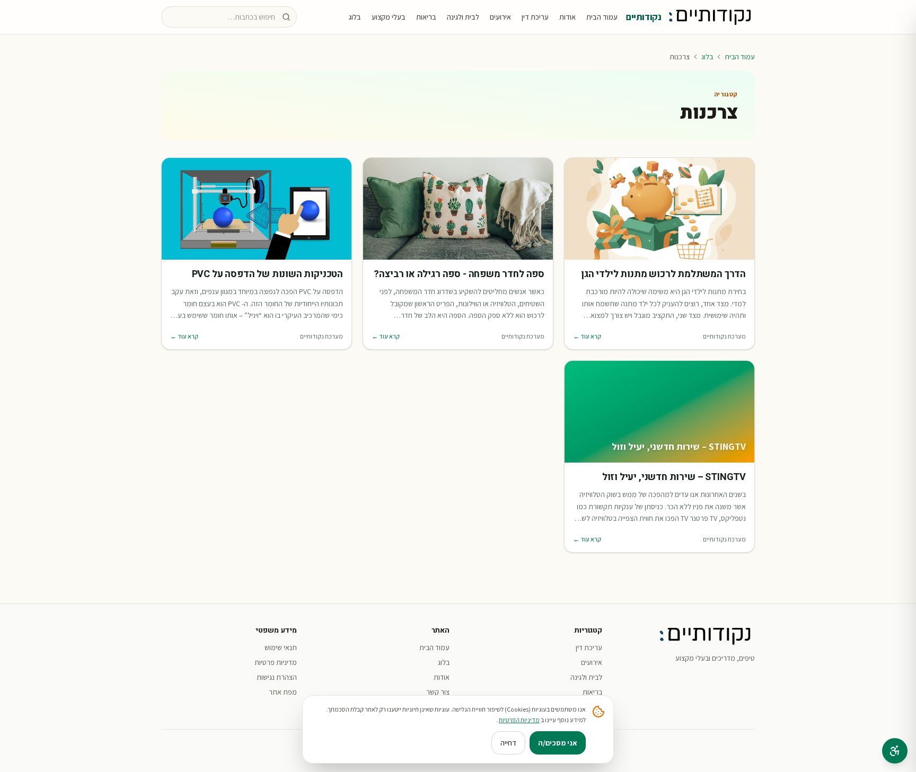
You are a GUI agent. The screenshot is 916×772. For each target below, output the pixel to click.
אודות (567, 17)
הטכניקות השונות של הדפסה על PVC (267, 274)
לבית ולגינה (463, 17)
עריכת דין (535, 17)
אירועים (500, 17)
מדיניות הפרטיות (519, 720)
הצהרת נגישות (277, 677)
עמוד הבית (602, 17)
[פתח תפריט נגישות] (895, 751)
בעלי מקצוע (389, 17)
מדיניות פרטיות (275, 662)
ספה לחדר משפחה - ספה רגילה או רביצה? (459, 274)
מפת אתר (283, 692)
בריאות (426, 17)
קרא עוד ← (587, 336)
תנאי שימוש (281, 647)
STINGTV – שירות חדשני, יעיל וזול (674, 477)
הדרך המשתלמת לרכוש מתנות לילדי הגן (663, 274)
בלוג (355, 17)
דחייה (508, 743)
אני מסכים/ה (557, 743)
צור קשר (438, 692)
